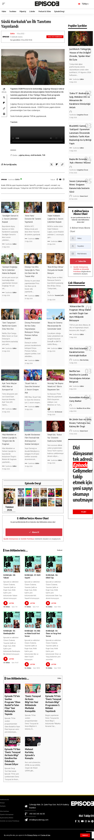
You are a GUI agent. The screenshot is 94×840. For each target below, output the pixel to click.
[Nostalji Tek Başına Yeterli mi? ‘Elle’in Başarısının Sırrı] (56, 375)
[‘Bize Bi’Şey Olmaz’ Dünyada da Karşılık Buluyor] (56, 258)
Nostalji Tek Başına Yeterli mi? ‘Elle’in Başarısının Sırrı (55, 386)
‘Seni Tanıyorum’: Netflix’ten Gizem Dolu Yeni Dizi (9, 325)
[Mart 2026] (59, 492)
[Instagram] (64, 179)
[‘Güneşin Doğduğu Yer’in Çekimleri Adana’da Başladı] (10, 258)
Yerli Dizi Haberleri (55, 36)
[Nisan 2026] (43, 492)
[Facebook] (57, 179)
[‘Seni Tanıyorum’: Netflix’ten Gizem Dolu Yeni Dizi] (10, 314)
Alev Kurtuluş (84, 360)
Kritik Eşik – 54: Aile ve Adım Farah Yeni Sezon (32, 633)
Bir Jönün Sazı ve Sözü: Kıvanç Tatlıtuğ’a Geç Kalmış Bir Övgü (80, 423)
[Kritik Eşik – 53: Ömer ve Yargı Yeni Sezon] (54, 619)
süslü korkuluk (35, 155)
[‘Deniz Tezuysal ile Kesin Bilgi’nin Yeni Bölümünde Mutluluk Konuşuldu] (33, 688)
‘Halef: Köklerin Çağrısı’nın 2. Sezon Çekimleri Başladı (55, 219)
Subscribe (82, 261)
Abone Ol (35, 532)
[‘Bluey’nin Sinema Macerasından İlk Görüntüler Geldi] (56, 314)
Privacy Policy (32, 835)
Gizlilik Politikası (27, 539)
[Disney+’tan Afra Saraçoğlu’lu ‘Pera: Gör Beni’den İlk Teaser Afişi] (33, 258)
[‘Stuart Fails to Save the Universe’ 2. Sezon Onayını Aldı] (33, 375)
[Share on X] (4, 97)
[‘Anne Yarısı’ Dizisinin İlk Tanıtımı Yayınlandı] (33, 207)
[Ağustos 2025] (51, 502)
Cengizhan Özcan (82, 115)
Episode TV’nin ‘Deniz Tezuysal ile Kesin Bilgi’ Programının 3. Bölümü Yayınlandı (53, 703)
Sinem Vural (84, 196)
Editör (12, 33)
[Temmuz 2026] (9, 496)
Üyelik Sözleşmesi (11, 539)
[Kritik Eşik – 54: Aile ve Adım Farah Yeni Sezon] (33, 619)
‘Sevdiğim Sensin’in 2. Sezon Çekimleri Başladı (10, 219)
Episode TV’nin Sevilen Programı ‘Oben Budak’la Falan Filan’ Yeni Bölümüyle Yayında (12, 705)
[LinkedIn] (89, 821)
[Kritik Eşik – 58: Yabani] (11, 564)
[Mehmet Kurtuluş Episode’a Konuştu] (33, 741)
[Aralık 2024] (59, 502)
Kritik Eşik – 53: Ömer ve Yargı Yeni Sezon (53, 633)
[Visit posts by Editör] (4, 179)
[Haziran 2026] (21, 492)
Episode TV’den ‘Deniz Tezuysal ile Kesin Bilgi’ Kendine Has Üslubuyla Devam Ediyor (12, 756)
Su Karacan (58, 412)
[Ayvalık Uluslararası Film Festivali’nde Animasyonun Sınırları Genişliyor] (33, 426)
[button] (85, 835)
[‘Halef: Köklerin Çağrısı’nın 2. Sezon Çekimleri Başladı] (56, 207)
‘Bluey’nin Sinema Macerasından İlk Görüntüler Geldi (54, 325)
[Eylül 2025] (43, 502)
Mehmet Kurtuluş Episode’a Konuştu (30, 754)
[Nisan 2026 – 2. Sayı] (36, 492)
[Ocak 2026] (28, 502)
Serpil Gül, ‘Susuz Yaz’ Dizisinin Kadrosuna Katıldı (54, 437)
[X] (78, 821)
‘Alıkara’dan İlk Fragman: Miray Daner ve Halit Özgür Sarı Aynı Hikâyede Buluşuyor (80, 313)
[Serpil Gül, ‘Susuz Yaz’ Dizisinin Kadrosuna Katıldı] (56, 426)
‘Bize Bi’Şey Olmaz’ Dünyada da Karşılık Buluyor (55, 270)
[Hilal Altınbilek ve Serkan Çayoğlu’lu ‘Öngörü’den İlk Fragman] (10, 426)
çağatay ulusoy (24, 155)
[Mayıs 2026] (28, 492)
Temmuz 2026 (9, 508)
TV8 (43, 155)
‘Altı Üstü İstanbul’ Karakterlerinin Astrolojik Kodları (78, 352)
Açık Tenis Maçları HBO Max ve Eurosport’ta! (9, 386)
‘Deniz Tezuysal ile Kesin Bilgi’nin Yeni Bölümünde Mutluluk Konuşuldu (33, 703)
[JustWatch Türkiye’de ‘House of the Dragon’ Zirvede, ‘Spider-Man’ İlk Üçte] (80, 38)
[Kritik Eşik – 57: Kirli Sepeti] (33, 564)
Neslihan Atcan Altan (83, 408)
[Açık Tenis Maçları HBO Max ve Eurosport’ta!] (10, 375)
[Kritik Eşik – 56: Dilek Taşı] (54, 564)
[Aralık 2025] (36, 502)
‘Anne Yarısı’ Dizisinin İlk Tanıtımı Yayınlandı (33, 219)
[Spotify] (92, 821)
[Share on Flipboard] (4, 103)
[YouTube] (60, 179)
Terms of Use (45, 835)
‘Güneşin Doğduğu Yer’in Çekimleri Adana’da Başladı (9, 270)
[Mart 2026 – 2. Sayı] (51, 492)
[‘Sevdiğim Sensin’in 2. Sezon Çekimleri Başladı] (10, 207)
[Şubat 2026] (21, 502)
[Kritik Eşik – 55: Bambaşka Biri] (11, 619)
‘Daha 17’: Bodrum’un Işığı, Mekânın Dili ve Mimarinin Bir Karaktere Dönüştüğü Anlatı (79, 100)
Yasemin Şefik (59, 295)
